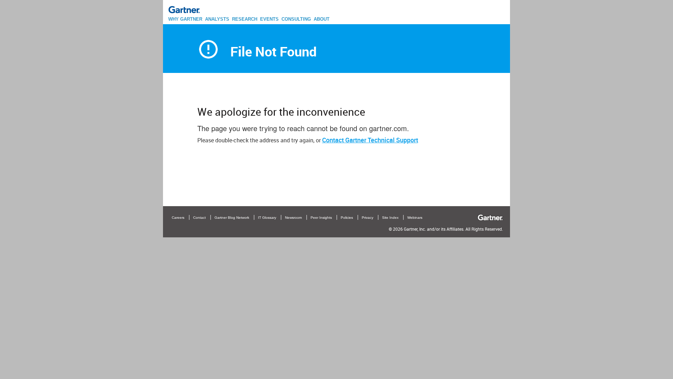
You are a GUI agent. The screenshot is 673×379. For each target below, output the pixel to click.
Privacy (367, 217)
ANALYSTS (217, 19)
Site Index (390, 217)
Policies (347, 217)
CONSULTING (296, 19)
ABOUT (321, 19)
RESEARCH (244, 19)
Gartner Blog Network (232, 217)
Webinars (414, 217)
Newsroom (293, 217)
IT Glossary (267, 217)
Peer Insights (321, 217)
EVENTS (269, 19)
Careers (178, 217)
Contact (199, 217)
